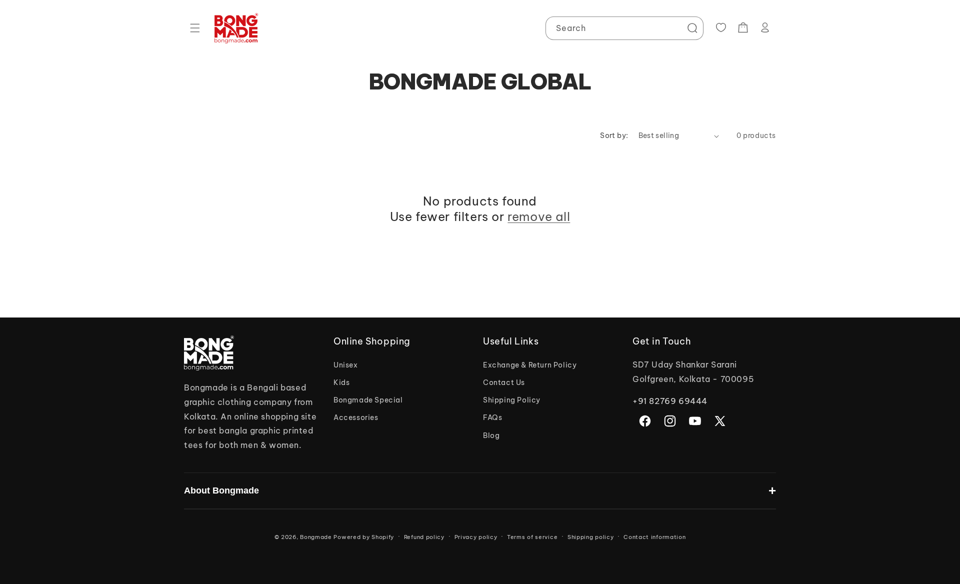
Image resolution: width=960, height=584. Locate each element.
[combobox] (624, 28)
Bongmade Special (368, 400)
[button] (195, 28)
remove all (539, 216)
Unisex (346, 365)
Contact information (655, 537)
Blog (491, 435)
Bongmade (316, 537)
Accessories (356, 417)
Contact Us (504, 382)
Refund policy (424, 537)
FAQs (492, 417)
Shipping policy (591, 537)
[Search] (692, 28)
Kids (342, 382)
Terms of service (532, 537)
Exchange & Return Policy (529, 365)
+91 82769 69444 (670, 401)
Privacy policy (476, 537)
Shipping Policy (511, 400)
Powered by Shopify (364, 537)
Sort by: (614, 135)
